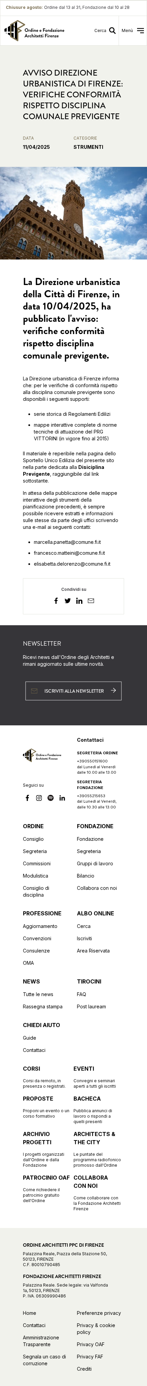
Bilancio (85, 876)
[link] (35, 30)
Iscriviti (84, 938)
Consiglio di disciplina (36, 891)
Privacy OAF (91, 1344)
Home (29, 1313)
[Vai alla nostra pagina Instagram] (39, 798)
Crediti (84, 1369)
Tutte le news (38, 994)
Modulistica (35, 876)
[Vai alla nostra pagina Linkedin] (62, 798)
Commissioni (37, 863)
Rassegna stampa (43, 1006)
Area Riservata (93, 951)
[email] (91, 602)
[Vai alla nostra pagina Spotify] (50, 798)
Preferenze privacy (99, 1313)
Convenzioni (37, 938)
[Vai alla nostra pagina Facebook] (27, 798)
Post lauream (91, 1006)
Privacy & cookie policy (96, 1328)
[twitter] (68, 602)
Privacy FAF (90, 1356)
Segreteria (35, 851)
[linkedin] (79, 602)
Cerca (84, 926)
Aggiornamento (40, 926)
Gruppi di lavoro (95, 863)
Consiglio (33, 839)
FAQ (81, 994)
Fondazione (90, 839)
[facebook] (56, 602)
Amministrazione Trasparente (41, 1341)
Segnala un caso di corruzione (44, 1360)
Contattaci (34, 1050)
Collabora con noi (97, 888)
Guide (29, 1038)
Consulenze (36, 951)
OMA (28, 963)
